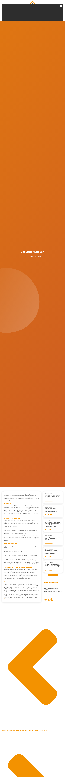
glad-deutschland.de (8, 598)
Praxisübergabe (44, 1)
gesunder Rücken (53, 582)
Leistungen (20, 1)
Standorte (27, 1)
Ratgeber (49, 1)
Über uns (37, 1)
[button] (53, 575)
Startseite (14, 1)
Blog (31, 256)
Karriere (60, 2)
